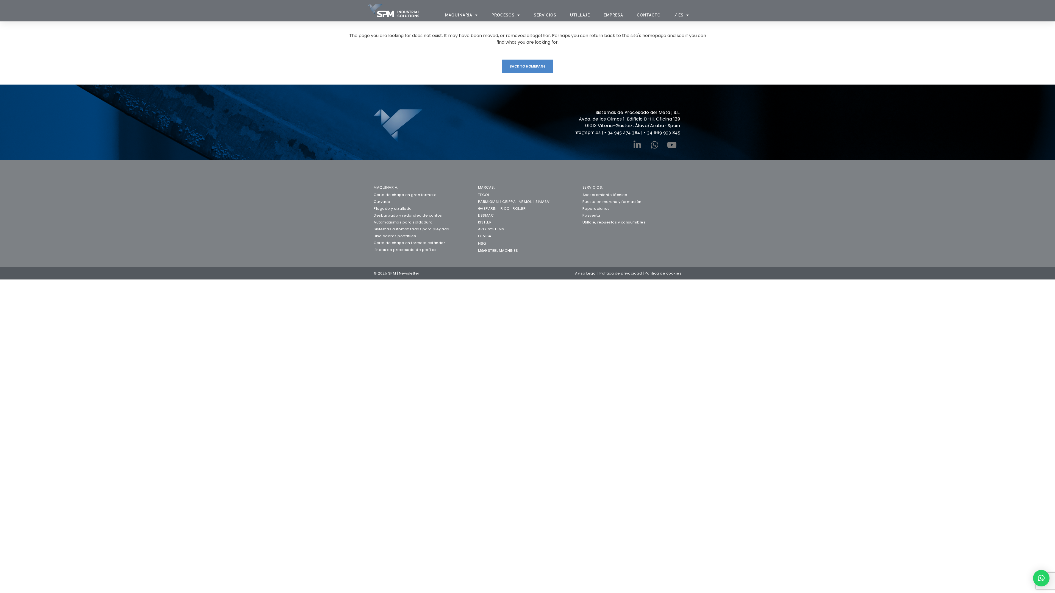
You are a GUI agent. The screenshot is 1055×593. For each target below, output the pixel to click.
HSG (482, 243)
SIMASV (542, 201)
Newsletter (409, 273)
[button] (1041, 578)
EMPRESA (613, 15)
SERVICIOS (545, 15)
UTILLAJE (580, 15)
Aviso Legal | (587, 273)
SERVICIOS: (592, 187)
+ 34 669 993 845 (662, 132)
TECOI (483, 194)
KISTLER (485, 222)
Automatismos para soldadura (403, 222)
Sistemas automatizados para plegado (411, 229)
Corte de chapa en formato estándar (409, 242)
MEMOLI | (526, 201)
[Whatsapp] (654, 144)
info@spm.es (587, 132)
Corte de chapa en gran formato (405, 194)
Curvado (382, 201)
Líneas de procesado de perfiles (405, 249)
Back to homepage (528, 66)
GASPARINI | (489, 208)
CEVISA (485, 236)
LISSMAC (486, 215)
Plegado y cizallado (393, 208)
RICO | (507, 208)
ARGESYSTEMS (491, 229)
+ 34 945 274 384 (622, 132)
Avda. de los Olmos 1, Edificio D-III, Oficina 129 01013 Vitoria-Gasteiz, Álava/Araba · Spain (629, 122)
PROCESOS (503, 15)
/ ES (679, 15)
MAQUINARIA (458, 15)
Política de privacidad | (622, 273)
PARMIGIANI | (489, 201)
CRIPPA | (509, 201)
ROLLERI (520, 208)
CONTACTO (649, 15)
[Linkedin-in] (637, 144)
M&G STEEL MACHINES (498, 250)
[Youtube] (671, 144)
